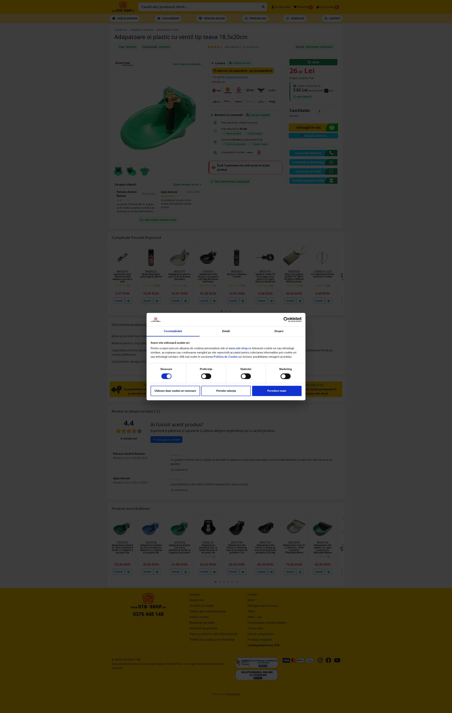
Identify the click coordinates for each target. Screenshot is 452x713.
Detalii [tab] (226, 331)
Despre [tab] (279, 331)
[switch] (206, 376)
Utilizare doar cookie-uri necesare (175, 390)
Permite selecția (226, 390)
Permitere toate (276, 390)
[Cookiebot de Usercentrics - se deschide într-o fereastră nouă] (286, 319)
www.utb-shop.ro (240, 348)
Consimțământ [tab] (173, 331)
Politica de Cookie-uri (228, 356)
